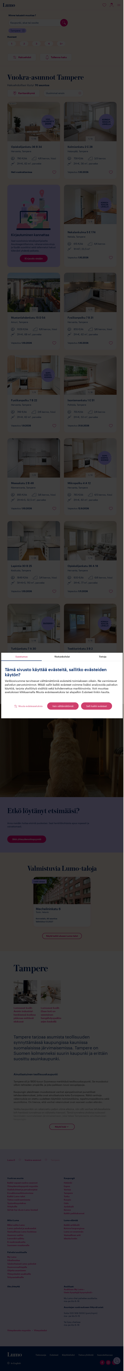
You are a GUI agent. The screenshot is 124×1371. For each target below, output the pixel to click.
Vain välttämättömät (61, 708)
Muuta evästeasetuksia (29, 708)
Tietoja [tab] (100, 654)
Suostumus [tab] (21, 654)
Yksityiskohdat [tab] (61, 654)
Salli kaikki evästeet (95, 708)
